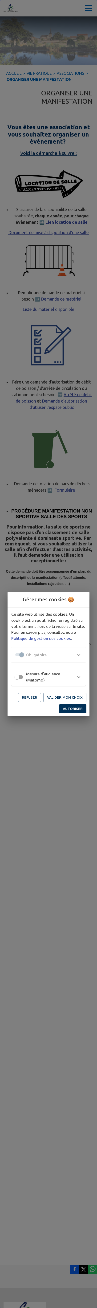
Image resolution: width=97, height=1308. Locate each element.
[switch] (16, 677)
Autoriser (73, 709)
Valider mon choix (65, 697)
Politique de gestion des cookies (41, 638)
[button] (48, 654)
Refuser (29, 697)
